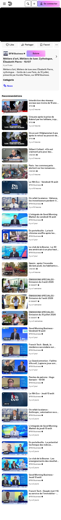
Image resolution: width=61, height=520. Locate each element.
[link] (14, 53)
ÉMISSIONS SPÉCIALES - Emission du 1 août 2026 (42, 297)
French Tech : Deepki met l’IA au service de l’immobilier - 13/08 (44, 492)
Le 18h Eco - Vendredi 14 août (43, 182)
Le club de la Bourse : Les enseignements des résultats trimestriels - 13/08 (43, 459)
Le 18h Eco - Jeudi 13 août (41, 393)
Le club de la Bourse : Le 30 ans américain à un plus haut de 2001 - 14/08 (43, 248)
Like (12, 44)
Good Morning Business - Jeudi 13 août (41, 476)
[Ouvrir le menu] (4, 4)
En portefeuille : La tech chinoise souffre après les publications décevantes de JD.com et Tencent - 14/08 (43, 231)
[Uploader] (34, 4)
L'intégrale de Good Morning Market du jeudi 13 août (43, 427)
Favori (46, 44)
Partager (29, 44)
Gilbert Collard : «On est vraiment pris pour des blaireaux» (41, 150)
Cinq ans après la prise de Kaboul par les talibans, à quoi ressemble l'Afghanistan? (43, 118)
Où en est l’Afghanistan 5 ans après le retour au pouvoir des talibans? (43, 134)
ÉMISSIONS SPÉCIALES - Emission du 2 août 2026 (42, 280)
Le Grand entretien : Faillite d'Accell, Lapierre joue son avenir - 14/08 (43, 362)
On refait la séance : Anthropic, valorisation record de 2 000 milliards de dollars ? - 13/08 (44, 411)
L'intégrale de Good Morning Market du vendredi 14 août (43, 215)
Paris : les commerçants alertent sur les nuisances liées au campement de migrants (42, 166)
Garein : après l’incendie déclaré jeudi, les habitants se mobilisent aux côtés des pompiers (44, 264)
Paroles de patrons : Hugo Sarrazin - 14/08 (41, 378)
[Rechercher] (28, 4)
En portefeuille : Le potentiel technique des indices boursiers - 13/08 (43, 443)
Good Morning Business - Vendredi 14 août (41, 329)
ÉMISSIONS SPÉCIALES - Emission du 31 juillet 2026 (42, 313)
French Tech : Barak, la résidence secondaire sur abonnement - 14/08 (41, 345)
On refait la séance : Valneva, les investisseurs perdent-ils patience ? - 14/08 (43, 199)
